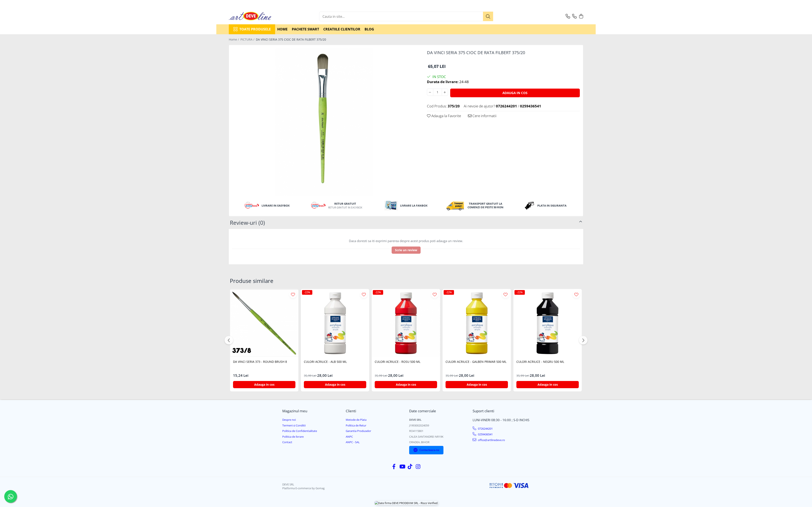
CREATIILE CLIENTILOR (341, 29)
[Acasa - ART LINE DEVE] (250, 16)
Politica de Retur (356, 425)
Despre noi (289, 420)
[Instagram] (418, 466)
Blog (369, 29)
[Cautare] (488, 16)
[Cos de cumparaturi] (581, 16)
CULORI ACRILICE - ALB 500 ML (325, 362)
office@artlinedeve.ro (491, 440)
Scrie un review (406, 250)
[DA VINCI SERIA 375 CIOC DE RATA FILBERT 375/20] (324, 122)
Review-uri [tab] (247, 222)
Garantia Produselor (358, 431)
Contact (287, 442)
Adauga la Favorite (446, 115)
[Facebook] (394, 466)
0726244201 (485, 428)
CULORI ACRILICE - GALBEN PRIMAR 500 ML (476, 362)
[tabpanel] (324, 122)
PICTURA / (247, 39)
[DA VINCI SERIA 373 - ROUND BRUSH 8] (264, 323)
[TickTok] (410, 466)
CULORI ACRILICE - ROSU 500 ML (397, 362)
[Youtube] (402, 466)
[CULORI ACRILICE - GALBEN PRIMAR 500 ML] (477, 323)
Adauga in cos (514, 93)
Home (282, 29)
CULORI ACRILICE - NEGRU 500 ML (540, 362)
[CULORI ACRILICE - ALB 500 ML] (335, 323)
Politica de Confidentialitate (299, 431)
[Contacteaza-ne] (568, 16)
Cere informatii (484, 115)
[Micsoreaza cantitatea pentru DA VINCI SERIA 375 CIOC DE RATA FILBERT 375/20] (430, 92)
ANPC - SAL (353, 442)
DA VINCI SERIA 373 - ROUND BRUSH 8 (260, 362)
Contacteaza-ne (429, 450)
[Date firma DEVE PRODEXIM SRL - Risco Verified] (406, 503)
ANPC (349, 436)
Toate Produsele (255, 29)
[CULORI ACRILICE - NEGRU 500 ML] (547, 323)
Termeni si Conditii (294, 425)
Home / (234, 39)
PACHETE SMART (305, 29)
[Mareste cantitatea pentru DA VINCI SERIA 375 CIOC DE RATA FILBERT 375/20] (445, 92)
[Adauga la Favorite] (293, 294)
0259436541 (485, 434)
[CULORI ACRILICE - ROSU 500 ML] (406, 323)
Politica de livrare (293, 436)
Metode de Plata (356, 420)
